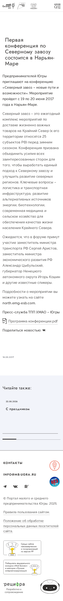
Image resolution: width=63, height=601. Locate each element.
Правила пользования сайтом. (26, 512)
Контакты (13, 463)
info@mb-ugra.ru (19, 474)
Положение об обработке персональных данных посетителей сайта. (31, 526)
